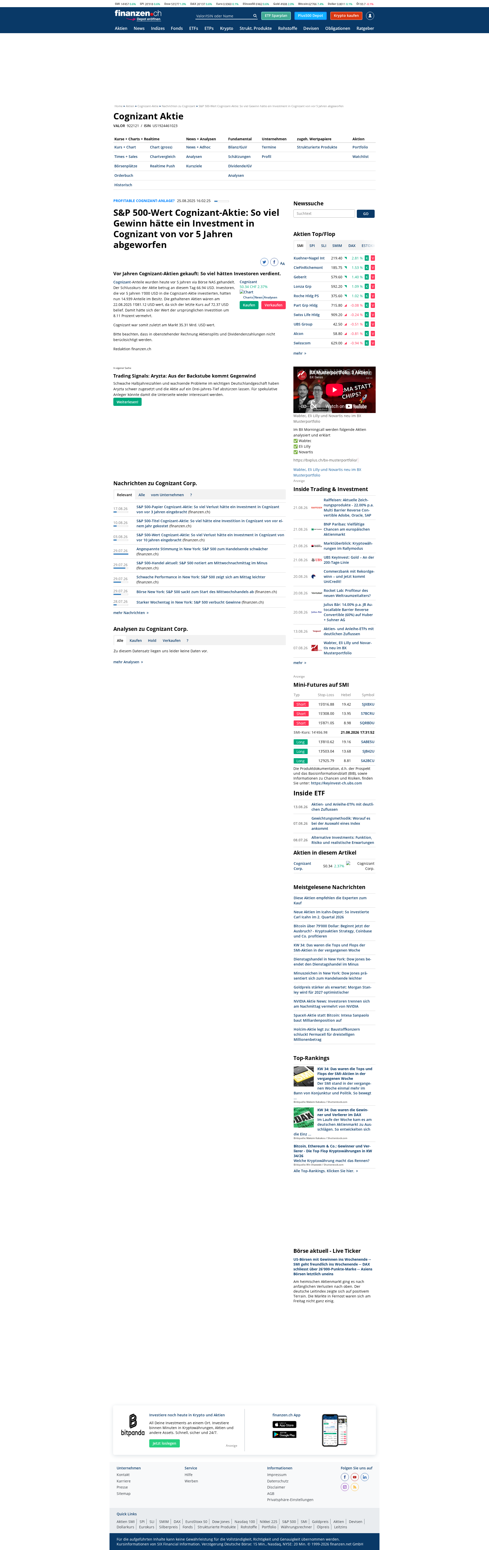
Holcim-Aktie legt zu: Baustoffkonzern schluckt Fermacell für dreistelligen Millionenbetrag (327, 1034)
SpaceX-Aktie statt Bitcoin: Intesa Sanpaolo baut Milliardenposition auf (331, 1018)
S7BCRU (367, 713)
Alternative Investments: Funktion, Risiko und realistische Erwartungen (342, 840)
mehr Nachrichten (129, 612)
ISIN (147, 126)
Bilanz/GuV (237, 147)
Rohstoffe (287, 28)
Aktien (121, 28)
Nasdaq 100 (245, 1521)
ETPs (209, 28)
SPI (142, 4)
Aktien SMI (126, 1521)
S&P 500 (289, 1521)
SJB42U (368, 751)
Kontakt (123, 1475)
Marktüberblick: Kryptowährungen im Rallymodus (348, 546)
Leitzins (340, 1526)
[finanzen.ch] (138, 13)
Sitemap (124, 1494)
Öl (357, 4)
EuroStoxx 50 (196, 1521)
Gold (276, 4)
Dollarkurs (125, 1526)
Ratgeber (365, 28)
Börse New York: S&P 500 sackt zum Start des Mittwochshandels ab (195, 591)
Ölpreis (323, 1526)
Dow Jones (221, 1521)
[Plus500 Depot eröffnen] (143, 19)
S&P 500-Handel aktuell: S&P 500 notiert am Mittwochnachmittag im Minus (202, 562)
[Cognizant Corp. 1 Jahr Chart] (360, 866)
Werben (191, 1481)
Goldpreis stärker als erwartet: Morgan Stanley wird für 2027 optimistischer (333, 990)
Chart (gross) (161, 147)
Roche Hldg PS (306, 295)
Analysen (194, 156)
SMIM (164, 1521)
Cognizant (248, 281)
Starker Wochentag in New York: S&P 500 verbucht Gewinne (189, 602)
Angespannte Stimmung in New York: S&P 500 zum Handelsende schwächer (202, 548)
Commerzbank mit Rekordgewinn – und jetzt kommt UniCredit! (349, 576)
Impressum (277, 1475)
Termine (269, 147)
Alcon (298, 333)
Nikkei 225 (268, 1521)
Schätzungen (239, 156)
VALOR (119, 126)
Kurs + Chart (125, 147)
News (139, 28)
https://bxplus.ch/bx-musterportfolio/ (325, 460)
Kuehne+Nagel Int (309, 258)
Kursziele (194, 166)
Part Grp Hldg (306, 305)
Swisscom (302, 343)
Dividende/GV (240, 166)
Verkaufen (273, 305)
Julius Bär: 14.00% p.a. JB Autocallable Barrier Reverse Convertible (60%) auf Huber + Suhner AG (348, 612)
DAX (193, 4)
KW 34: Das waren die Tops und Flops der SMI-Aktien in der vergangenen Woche (329, 948)
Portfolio (360, 147)
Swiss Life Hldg (307, 314)
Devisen (311, 28)
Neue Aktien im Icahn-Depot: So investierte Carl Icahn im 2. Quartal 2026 (331, 914)
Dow (167, 4)
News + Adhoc (198, 147)
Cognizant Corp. (302, 866)
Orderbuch (123, 175)
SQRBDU (367, 722)
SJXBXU (368, 704)
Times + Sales (126, 156)
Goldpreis (320, 1521)
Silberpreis (168, 1526)
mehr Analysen (126, 661)
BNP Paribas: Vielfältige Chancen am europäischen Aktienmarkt (347, 529)
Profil (266, 156)
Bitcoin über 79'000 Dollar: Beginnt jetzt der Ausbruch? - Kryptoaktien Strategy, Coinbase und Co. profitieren (333, 931)
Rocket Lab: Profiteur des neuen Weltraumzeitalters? (347, 593)
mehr (298, 353)
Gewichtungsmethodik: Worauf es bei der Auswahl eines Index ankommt (340, 823)
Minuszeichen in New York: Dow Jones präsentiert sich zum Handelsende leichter (331, 976)
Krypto (226, 28)
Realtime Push (162, 166)
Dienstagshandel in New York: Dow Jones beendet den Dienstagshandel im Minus (332, 962)
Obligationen (337, 28)
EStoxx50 (249, 4)
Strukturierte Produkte (317, 147)
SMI (117, 4)
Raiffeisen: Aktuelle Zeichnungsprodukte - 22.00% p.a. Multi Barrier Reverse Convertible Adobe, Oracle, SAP (349, 507)
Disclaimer (276, 1487)
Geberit (300, 276)
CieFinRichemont (308, 267)
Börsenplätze (125, 166)
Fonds (177, 28)
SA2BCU (367, 760)
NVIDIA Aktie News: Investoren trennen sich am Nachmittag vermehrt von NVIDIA (332, 1004)
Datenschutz (278, 1481)
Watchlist (360, 156)
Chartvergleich (162, 156)
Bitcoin (303, 4)
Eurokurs (146, 1526)
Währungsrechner (296, 1526)
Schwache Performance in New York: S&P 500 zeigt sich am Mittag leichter (201, 576)
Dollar (332, 4)
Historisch (123, 184)
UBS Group (303, 324)
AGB (270, 1494)
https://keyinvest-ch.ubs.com (336, 783)
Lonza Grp (302, 286)
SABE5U (367, 741)
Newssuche (308, 203)
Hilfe (189, 1475)
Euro (219, 4)
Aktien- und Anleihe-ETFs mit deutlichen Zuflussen (349, 631)
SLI (152, 1521)
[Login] (370, 16)
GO (366, 213)
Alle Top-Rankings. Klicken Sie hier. (324, 1170)
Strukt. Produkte (256, 28)
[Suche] (255, 15)
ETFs (193, 28)
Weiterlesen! (127, 401)
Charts (248, 297)
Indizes (158, 28)
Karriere (124, 1481)
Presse (122, 1487)
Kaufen (249, 305)
